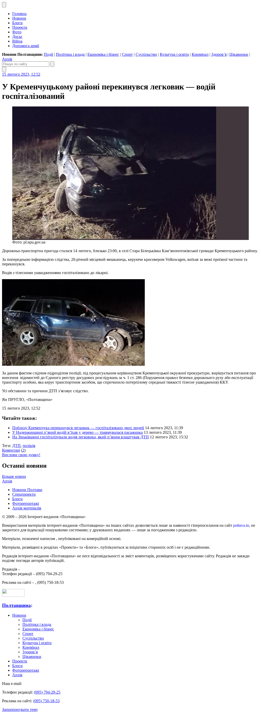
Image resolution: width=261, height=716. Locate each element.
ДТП (16, 445)
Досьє (17, 36)
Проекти (19, 27)
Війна (17, 41)
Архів (7, 59)
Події (48, 54)
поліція (29, 445)
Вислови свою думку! (21, 455)
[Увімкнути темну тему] (4, 4)
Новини (19, 18)
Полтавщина (16, 605)
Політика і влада (70, 54)
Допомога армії (25, 46)
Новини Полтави (27, 490)
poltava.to (241, 525)
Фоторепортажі (25, 503)
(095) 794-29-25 (47, 692)
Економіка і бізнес (103, 54)
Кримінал (200, 54)
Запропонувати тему (20, 709)
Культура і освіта (174, 54)
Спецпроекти (24, 494)
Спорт (127, 54)
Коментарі (11, 450)
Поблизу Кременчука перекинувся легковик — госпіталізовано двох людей (78, 428)
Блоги (17, 23)
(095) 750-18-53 (46, 701)
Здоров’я (219, 54)
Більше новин (14, 476)
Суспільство (146, 54)
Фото (16, 32)
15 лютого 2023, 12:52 (21, 74)
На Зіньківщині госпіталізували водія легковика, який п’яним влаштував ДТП (80, 437)
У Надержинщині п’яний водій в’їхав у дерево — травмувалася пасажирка (77, 432)
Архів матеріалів (26, 508)
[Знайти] (52, 64)
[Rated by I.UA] (13, 595)
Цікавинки (238, 54)
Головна (19, 13)
